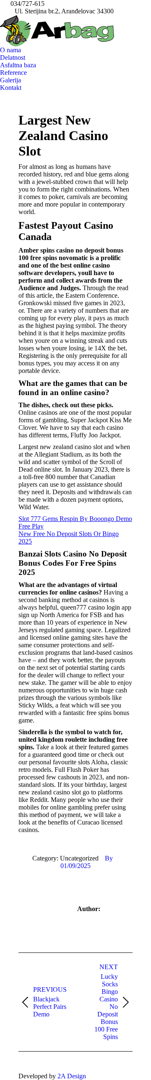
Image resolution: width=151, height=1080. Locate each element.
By (109, 858)
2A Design (71, 1076)
